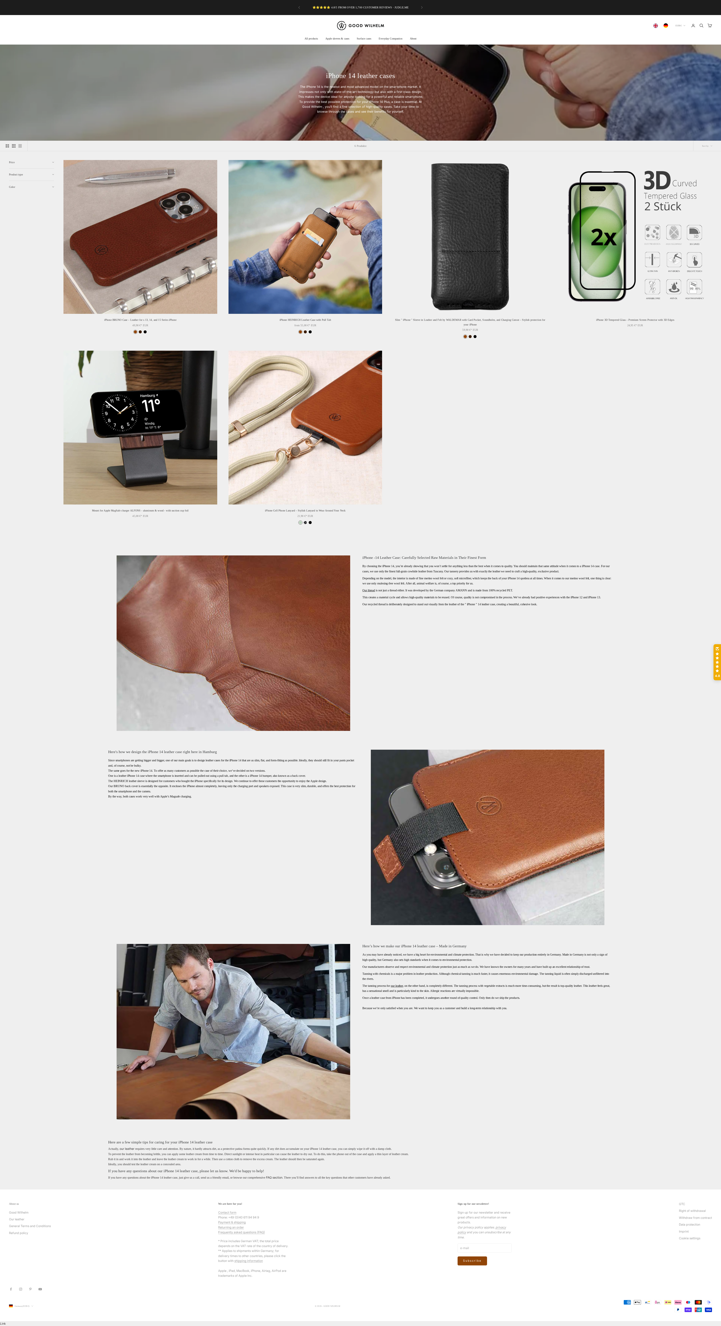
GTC (682, 1204)
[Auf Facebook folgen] (11, 1289)
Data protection (689, 1224)
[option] (667, 25)
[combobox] (657, 26)
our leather (397, 985)
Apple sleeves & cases (337, 38)
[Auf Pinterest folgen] (30, 1289)
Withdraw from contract (695, 1218)
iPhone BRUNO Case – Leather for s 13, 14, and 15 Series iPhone (140, 319)
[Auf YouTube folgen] (40, 1289)
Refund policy (18, 1233)
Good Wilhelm (19, 1212)
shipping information (248, 1261)
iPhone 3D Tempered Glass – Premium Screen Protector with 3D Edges (635, 319)
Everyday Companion (390, 38)
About (413, 38)
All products (311, 38)
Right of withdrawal (692, 1211)
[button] (717, 662)
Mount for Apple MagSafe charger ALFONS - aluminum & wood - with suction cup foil (140, 510)
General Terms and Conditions (30, 1226)
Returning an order (231, 1227)
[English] (657, 26)
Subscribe (472, 1260)
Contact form (227, 1212)
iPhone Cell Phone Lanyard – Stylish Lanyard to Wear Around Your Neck (305, 510)
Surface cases (364, 38)
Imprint (684, 1231)
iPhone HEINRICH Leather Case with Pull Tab (305, 319)
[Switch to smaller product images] (13, 146)
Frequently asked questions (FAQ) (241, 1232)
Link (3, 1323)
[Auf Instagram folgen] (21, 1289)
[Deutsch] (667, 25)
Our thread (368, 590)
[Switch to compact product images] (20, 146)
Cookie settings (689, 1238)
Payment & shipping (232, 1222)
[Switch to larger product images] (7, 146)
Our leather (16, 1219)
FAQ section (274, 1177)
